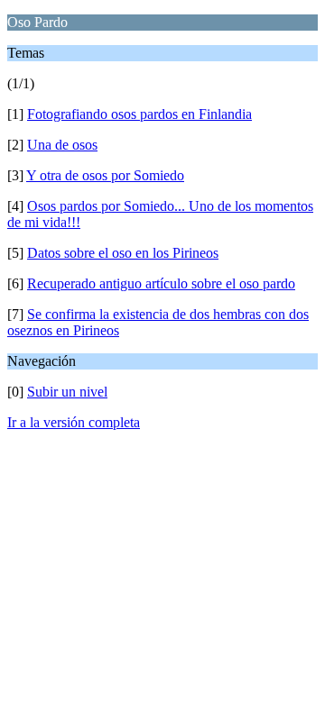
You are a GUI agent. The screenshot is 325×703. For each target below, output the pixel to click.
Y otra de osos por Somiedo (105, 175)
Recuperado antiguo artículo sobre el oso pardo (161, 283)
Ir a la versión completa (73, 422)
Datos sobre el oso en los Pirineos (122, 252)
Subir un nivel (67, 391)
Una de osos (62, 144)
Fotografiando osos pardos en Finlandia (139, 114)
